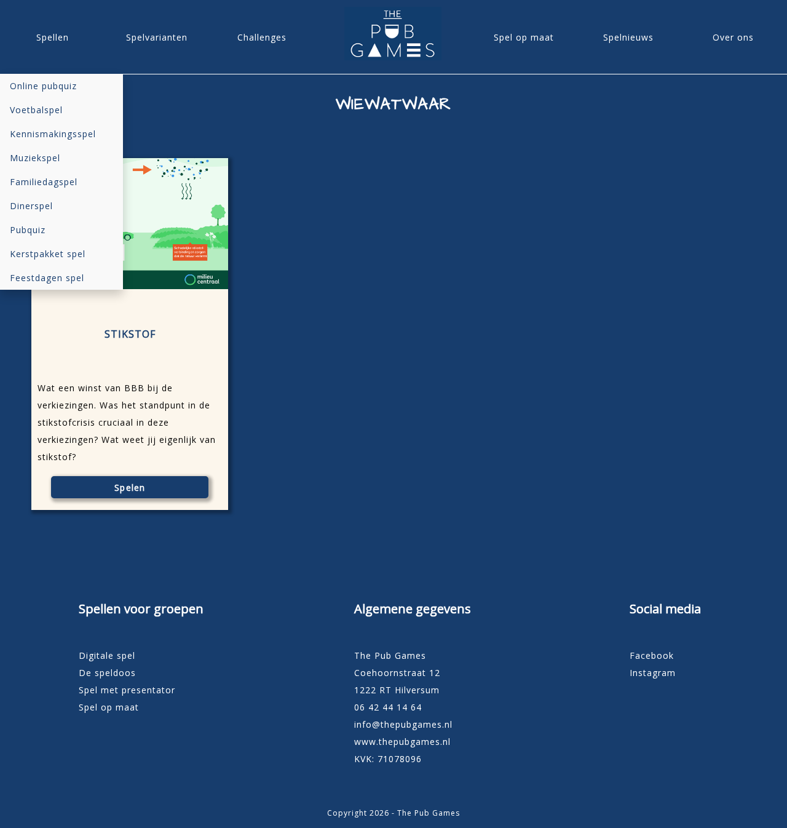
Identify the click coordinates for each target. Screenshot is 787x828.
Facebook (652, 655)
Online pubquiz (43, 86)
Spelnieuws (628, 37)
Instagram (653, 673)
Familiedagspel (43, 182)
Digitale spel (107, 655)
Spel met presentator (127, 690)
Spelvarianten (157, 37)
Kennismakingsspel (53, 134)
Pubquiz (27, 230)
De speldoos (107, 673)
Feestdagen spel (47, 278)
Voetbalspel (36, 110)
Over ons (733, 37)
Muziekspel (35, 158)
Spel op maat (524, 37)
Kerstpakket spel (47, 254)
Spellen (52, 37)
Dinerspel (31, 206)
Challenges (262, 37)
